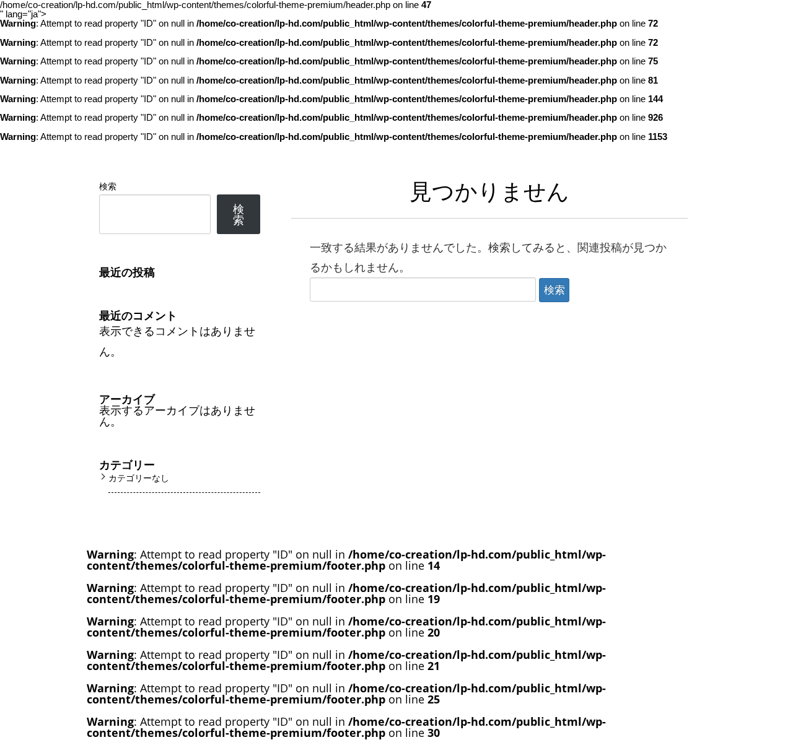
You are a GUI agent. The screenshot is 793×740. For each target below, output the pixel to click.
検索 (107, 186)
